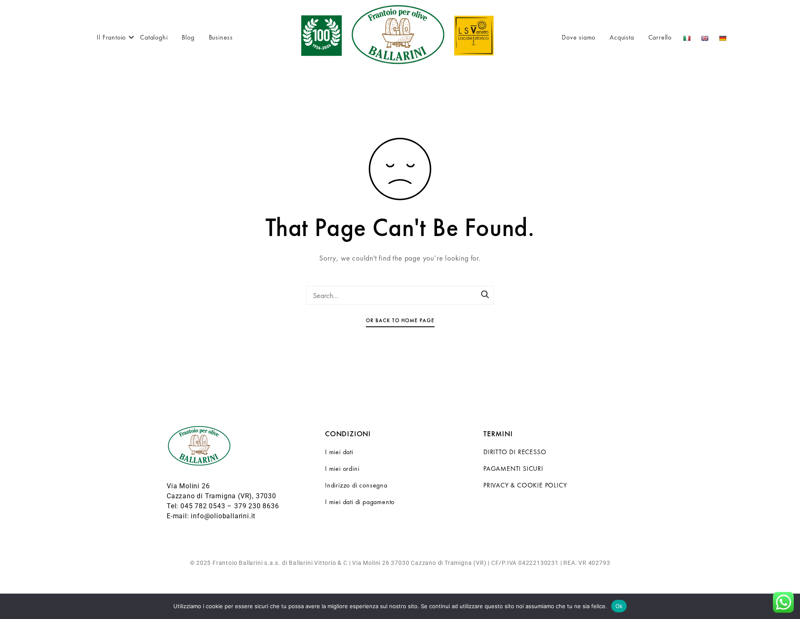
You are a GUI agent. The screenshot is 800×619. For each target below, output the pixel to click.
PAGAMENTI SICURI (513, 468)
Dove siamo (578, 37)
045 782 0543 (202, 506)
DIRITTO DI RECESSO (514, 451)
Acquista (622, 37)
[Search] (485, 295)
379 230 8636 (256, 506)
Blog (188, 37)
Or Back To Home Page (400, 320)
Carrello (660, 37)
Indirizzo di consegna (356, 485)
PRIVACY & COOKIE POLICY (525, 485)
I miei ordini (342, 468)
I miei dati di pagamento (360, 501)
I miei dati (339, 451)
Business (221, 37)
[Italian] (687, 37)
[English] (705, 37)
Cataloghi (154, 37)
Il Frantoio (111, 37)
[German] (723, 37)
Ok (619, 606)
